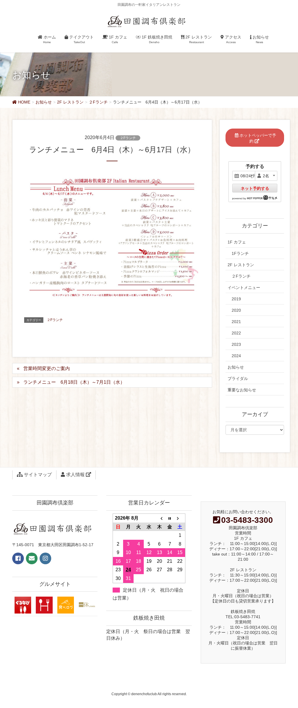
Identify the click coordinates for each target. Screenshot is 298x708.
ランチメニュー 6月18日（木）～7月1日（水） (74, 382)
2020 (236, 310)
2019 (236, 299)
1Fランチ (240, 253)
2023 (236, 344)
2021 (236, 321)
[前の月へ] (159, 518)
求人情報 (75, 474)
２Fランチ (128, 138)
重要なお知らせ (242, 390)
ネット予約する (255, 188)
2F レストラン (241, 264)
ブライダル (238, 378)
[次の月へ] (180, 518)
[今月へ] (169, 518)
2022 (236, 333)
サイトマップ (37, 474)
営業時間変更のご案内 (46, 368)
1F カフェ (237, 242)
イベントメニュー (244, 287)
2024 (236, 355)
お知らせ (236, 367)
